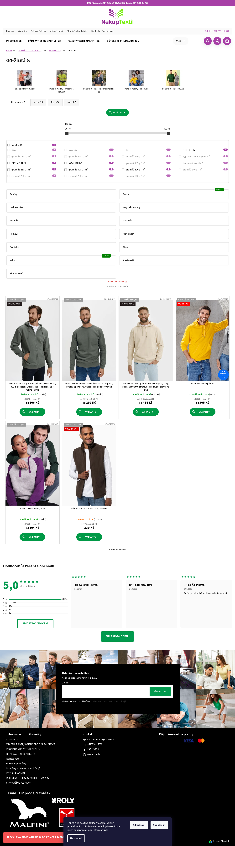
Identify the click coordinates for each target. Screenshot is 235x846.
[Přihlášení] (217, 41)
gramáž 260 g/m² (33, 176)
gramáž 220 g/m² (90, 156)
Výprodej (22, 31)
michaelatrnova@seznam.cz (101, 739)
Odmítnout (139, 825)
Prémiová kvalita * (204, 163)
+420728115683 (94, 744)
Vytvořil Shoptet (221, 841)
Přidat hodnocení (35, 624)
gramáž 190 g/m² (147, 156)
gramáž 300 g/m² (90, 169)
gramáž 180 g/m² (33, 156)
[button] (61, 194)
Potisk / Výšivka (38, 31)
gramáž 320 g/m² (147, 169)
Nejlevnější (38, 102)
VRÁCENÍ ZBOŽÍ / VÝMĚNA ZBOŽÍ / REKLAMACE (30, 744)
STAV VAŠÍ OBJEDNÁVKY (18, 783)
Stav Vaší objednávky (77, 31)
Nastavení (76, 838)
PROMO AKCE (33, 163)
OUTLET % (204, 150)
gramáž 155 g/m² (147, 163)
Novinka (90, 150)
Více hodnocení (117, 636)
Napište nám (12, 759)
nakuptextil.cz (94, 754)
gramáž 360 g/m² (147, 176)
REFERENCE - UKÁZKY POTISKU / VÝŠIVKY (27, 778)
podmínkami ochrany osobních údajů (108, 701)
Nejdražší (55, 102)
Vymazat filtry (116, 281)
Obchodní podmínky (16, 763)
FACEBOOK (93, 749)
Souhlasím (159, 825)
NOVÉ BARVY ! (90, 163)
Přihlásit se (160, 691)
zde (106, 830)
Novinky (10, 31)
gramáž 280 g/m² (33, 169)
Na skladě (33, 145)
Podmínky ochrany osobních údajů (23, 768)
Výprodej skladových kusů (204, 156)
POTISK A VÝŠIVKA (15, 773)
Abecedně (72, 102)
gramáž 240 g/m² (204, 169)
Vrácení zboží (56, 31)
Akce (33, 150)
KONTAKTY (12, 739)
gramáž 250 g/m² (90, 176)
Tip (147, 150)
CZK (195, 40)
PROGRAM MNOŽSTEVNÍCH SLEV (23, 749)
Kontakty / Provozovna (102, 31)
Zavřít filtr (119, 112)
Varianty (34, 412)
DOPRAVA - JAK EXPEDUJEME (21, 754)
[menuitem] (14, 41)
